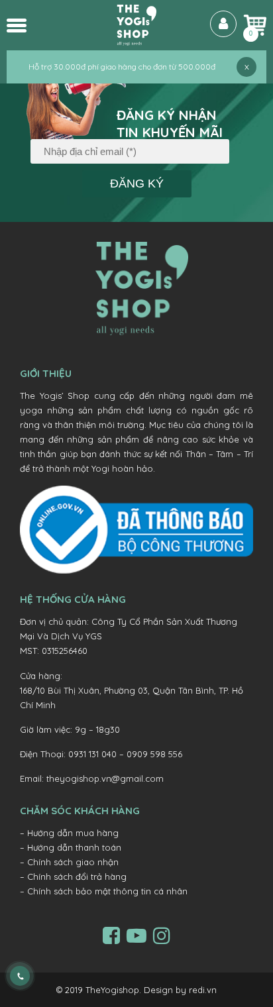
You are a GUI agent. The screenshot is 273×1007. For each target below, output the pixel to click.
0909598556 (31, 974)
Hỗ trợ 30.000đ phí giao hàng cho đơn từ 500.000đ (121, 67)
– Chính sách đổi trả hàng (73, 876)
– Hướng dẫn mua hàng (69, 832)
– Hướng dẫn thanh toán (70, 847)
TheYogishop (112, 989)
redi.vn (203, 989)
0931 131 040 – (97, 754)
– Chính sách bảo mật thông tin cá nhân (104, 891)
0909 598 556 (154, 754)
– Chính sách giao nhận (69, 862)
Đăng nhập (223, 24)
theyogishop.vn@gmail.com (105, 778)
